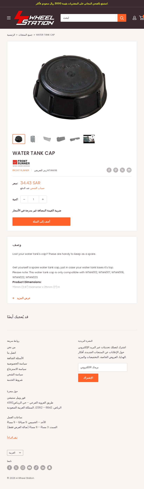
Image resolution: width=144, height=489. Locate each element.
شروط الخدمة (15, 380)
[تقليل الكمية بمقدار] (24, 199)
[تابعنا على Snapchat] (49, 467)
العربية (12, 452)
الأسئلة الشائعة (15, 358)
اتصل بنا (11, 352)
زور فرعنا (12, 437)
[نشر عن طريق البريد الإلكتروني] (129, 170)
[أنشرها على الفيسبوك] (109, 170)
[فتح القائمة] (9, 17)
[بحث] (121, 18)
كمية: (15, 199)
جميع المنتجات (25, 34)
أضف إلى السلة (41, 221)
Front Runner (20, 170)
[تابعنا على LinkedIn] (42, 467)
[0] (141, 18)
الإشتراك (88, 378)
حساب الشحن (37, 188)
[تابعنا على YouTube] (29, 467)
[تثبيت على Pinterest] (115, 170)
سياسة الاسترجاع (16, 369)
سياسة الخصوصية (17, 363)
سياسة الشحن (15, 374)
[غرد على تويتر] (122, 170)
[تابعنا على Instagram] (22, 467)
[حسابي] (134, 18)
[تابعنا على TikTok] (36, 467)
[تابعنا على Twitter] (16, 467)
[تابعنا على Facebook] (9, 467)
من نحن (11, 347)
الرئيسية (11, 34)
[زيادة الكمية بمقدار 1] (43, 199)
